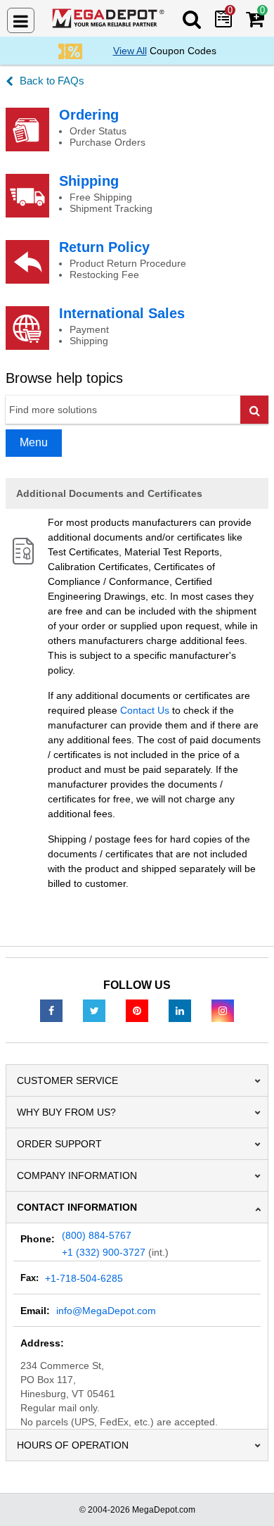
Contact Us (144, 710)
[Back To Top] (252, 1486)
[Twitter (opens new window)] (94, 1010)
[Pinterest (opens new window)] (137, 1010)
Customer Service (67, 1080)
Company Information (77, 1175)
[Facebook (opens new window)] (51, 1010)
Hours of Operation (73, 1445)
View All (130, 50)
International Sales (122, 313)
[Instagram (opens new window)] (222, 1010)
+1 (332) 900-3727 (103, 1252)
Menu (34, 442)
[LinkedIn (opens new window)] (180, 1010)
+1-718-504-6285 (84, 1278)
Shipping (89, 181)
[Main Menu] (20, 20)
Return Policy (104, 247)
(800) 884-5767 (96, 1235)
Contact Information (77, 1207)
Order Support (59, 1143)
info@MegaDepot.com (106, 1310)
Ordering (89, 115)
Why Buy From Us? (66, 1112)
